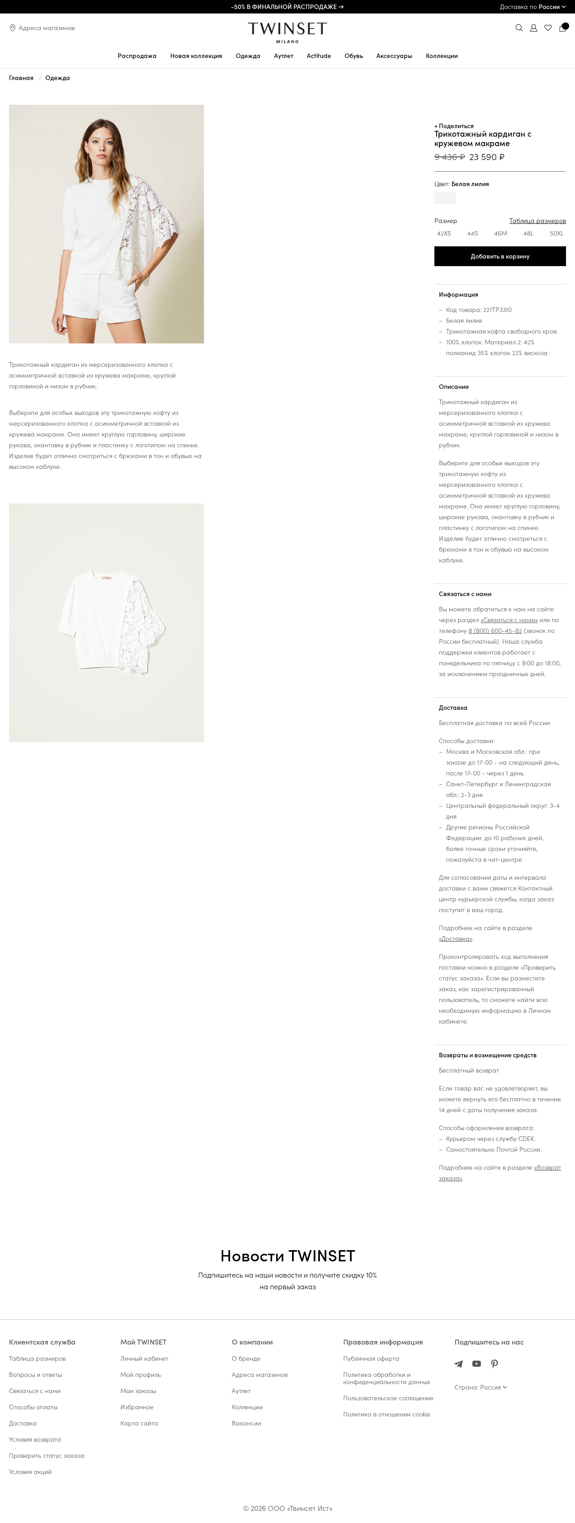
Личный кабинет (144, 1358)
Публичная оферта (371, 1358)
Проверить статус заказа (46, 1456)
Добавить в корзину (500, 256)
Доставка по (530, 7)
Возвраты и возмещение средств (488, 1055)
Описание (454, 387)
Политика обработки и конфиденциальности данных (386, 1378)
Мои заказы (138, 1391)
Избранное (137, 1407)
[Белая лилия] (445, 199)
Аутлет (283, 56)
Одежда (248, 56)
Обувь (354, 56)
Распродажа (137, 56)
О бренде (246, 1358)
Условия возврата (35, 1439)
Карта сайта (139, 1423)
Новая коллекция (196, 56)
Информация (458, 294)
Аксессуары (394, 56)
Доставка (453, 708)
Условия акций (30, 1472)
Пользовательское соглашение (388, 1398)
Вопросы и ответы (35, 1375)
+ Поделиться (454, 126)
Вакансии (246, 1423)
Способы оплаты (33, 1407)
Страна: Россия (478, 1387)
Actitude (319, 56)
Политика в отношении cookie (386, 1414)
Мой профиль (140, 1375)
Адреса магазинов (47, 27)
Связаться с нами (465, 594)
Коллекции (442, 56)
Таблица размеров (537, 221)
